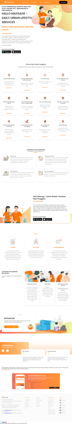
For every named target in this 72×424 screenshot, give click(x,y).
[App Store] (16, 51)
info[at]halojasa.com (8, 413)
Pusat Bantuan (47, 2)
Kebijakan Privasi (51, 402)
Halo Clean (38, 405)
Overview (26, 402)
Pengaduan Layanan (51, 411)
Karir (26, 407)
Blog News (27, 403)
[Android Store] (6, 51)
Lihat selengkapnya (6, 369)
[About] (5, 397)
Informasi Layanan (51, 409)
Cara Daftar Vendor (51, 413)
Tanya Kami (63, 2)
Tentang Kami (27, 400)
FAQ (49, 407)
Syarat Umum (50, 403)
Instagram (64, 405)
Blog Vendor (27, 405)
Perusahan (34, 2)
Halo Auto (38, 402)
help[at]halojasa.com (8, 410)
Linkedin (63, 407)
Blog (40, 2)
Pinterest (63, 412)
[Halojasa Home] (9, 2)
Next (70, 357)
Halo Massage (39, 400)
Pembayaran (50, 405)
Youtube (63, 410)
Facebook (63, 400)
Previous (20, 357)
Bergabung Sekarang (11, 326)
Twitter (63, 402)
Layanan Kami (25, 2)
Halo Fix (37, 403)
